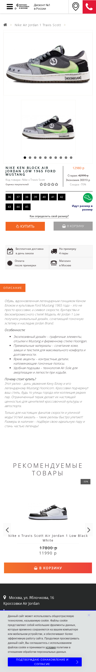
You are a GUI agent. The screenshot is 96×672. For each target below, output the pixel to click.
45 (26, 207)
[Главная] (5, 25)
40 (44, 197)
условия (51, 647)
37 (18, 197)
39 (35, 197)
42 (61, 197)
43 (9, 207)
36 (9, 197)
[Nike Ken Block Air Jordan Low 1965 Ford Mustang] (48, 63)
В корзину (75, 226)
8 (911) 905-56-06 (89, 7)
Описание (12, 288)
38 (26, 197)
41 (52, 197)
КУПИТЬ (27, 226)
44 (18, 207)
